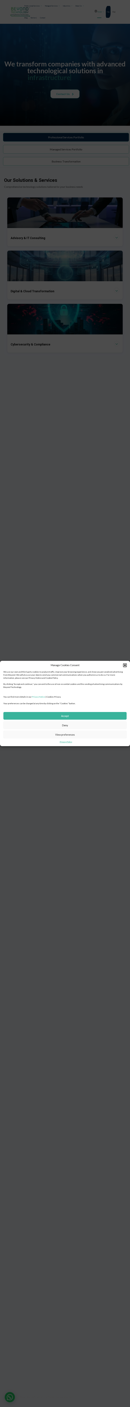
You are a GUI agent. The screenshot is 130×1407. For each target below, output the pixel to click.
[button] (125, 665)
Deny (65, 725)
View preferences (65, 734)
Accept (65, 715)
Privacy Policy (66, 742)
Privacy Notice (38, 697)
